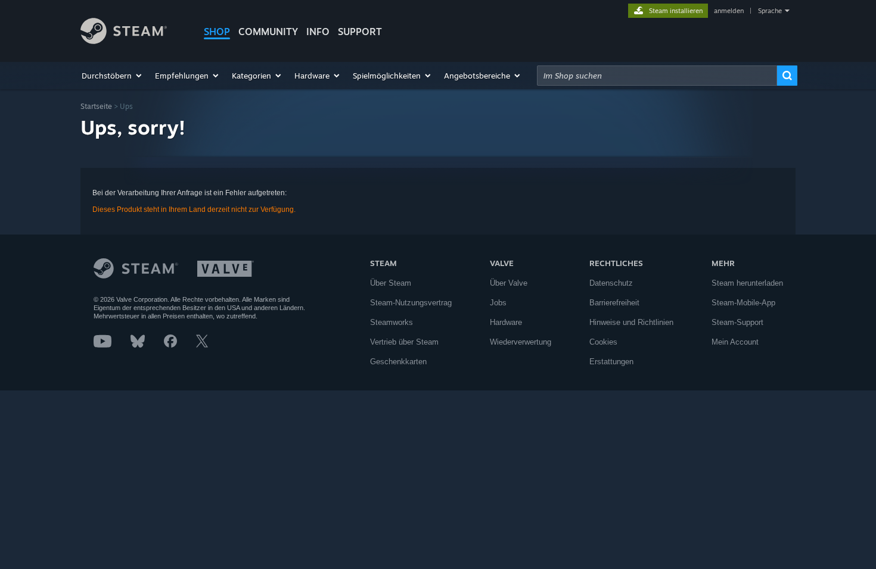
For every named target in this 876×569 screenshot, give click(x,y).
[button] (112, 75)
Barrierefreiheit (614, 302)
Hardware (506, 322)
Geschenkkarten (398, 361)
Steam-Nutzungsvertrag (411, 302)
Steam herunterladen (747, 283)
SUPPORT (360, 31)
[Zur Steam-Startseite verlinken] (123, 41)
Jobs (498, 302)
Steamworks (391, 322)
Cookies (603, 341)
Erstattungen (611, 361)
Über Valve (508, 283)
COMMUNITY (268, 31)
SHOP (217, 31)
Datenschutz (611, 283)
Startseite (96, 106)
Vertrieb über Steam (404, 341)
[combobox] (657, 75)
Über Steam (390, 283)
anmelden (729, 11)
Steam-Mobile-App (743, 302)
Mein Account (735, 341)
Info (318, 31)
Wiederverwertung (520, 341)
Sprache (770, 11)
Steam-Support (737, 322)
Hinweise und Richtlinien (631, 322)
